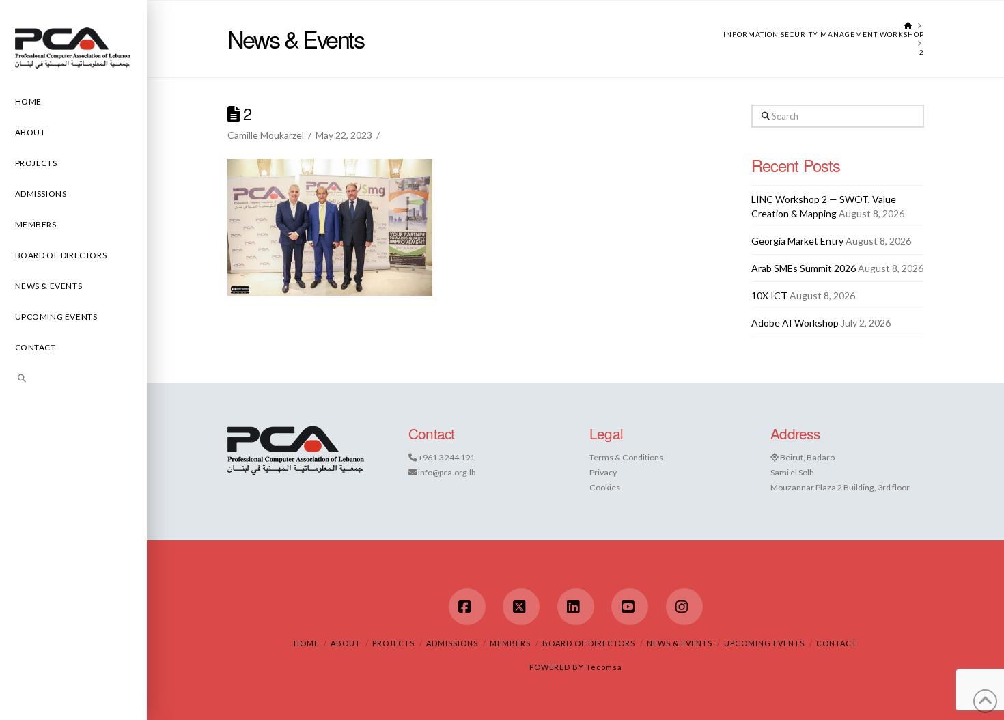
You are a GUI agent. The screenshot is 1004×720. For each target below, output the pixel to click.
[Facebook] (467, 606)
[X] (521, 606)
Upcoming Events (764, 643)
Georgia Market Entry (797, 241)
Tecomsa (604, 667)
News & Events (679, 643)
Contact (836, 643)
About (346, 643)
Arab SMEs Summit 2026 (803, 268)
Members (510, 643)
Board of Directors (588, 643)
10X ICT (769, 295)
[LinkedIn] (575, 606)
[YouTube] (629, 606)
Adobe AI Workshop (795, 323)
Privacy (603, 472)
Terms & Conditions (626, 457)
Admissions (452, 643)
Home (306, 643)
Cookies (604, 487)
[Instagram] (684, 606)
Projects (393, 643)
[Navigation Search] (73, 380)
